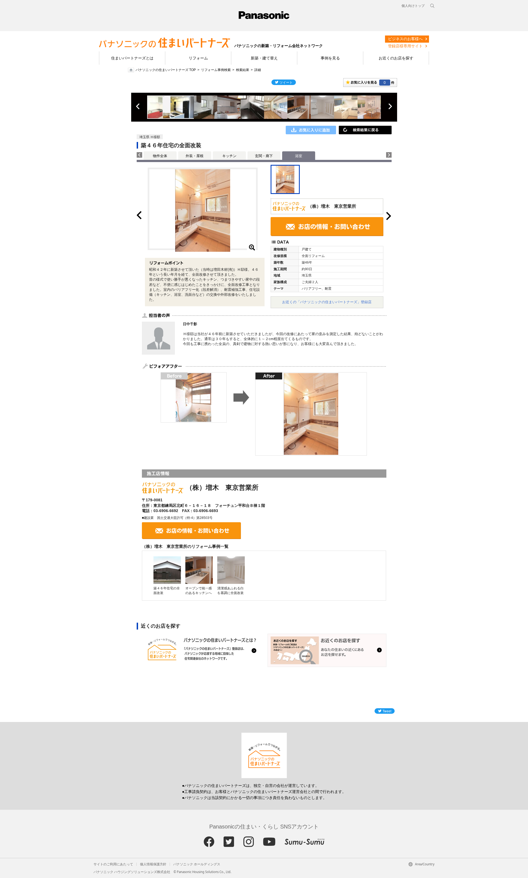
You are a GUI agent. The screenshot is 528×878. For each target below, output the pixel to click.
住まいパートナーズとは (132, 58)
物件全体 (160, 156)
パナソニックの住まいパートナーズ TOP (166, 70)
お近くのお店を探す (396, 58)
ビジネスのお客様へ (405, 39)
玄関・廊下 (264, 156)
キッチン (229, 156)
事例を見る (330, 58)
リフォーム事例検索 (216, 70)
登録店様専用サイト (405, 46)
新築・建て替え (264, 58)
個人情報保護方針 (153, 864)
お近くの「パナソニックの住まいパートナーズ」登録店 (327, 302)
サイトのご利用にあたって (113, 864)
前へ (138, 106)
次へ (390, 106)
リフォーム (198, 58)
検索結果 (242, 70)
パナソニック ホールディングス (196, 864)
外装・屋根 (195, 156)
